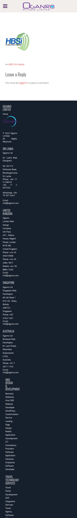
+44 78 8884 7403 (10, 267)
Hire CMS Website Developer (10, 404)
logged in (23, 83)
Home (5, 114)
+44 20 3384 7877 (9, 260)
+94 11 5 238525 (10, 180)
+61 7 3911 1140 (9, 364)
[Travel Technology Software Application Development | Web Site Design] (38, 6)
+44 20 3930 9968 (9, 254)
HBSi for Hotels (16, 64)
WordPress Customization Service (11, 414)
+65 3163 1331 (8, 316)
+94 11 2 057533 (10, 186)
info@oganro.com (11, 203)
